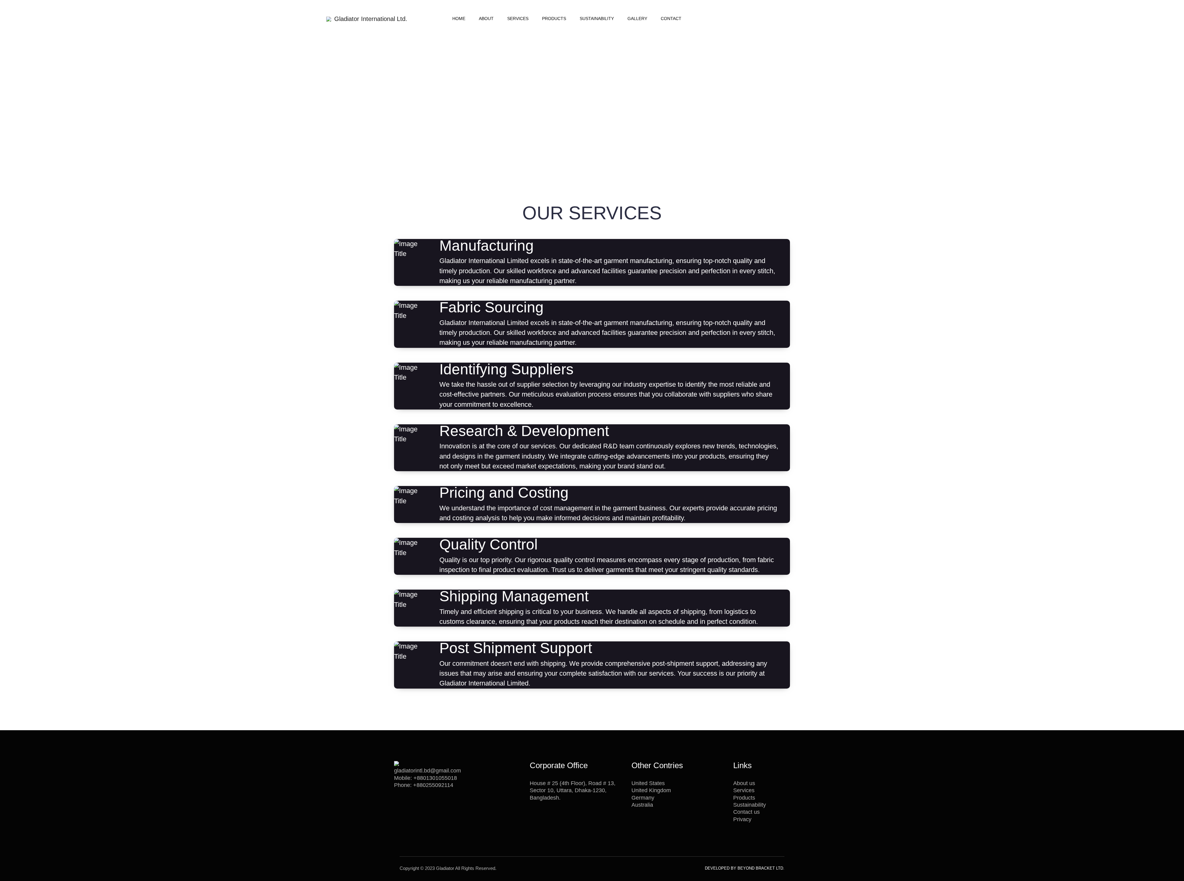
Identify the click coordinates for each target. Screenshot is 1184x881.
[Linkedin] (594, 868)
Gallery (637, 18)
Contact (671, 18)
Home (458, 18)
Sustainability (597, 18)
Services (517, 18)
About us (744, 783)
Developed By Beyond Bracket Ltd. (744, 868)
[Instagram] (601, 868)
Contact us (746, 812)
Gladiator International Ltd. (370, 18)
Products (554, 18)
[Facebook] (580, 868)
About (486, 18)
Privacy (742, 819)
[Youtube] (587, 868)
